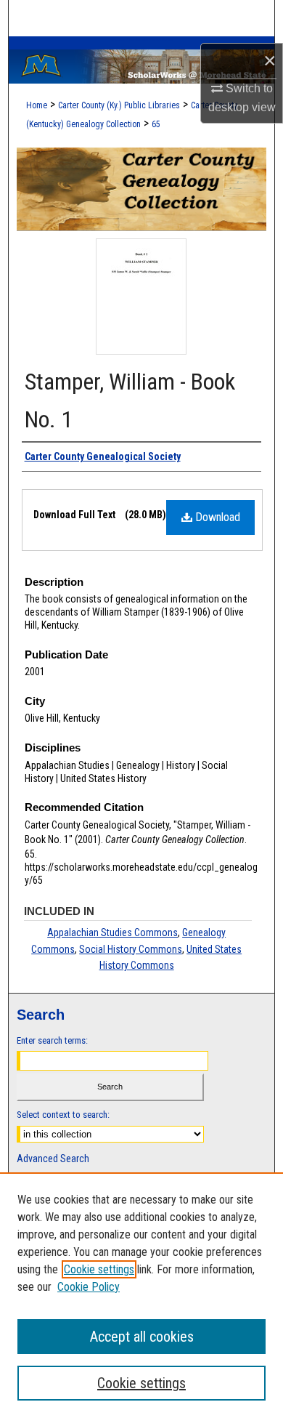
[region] (141, 1295)
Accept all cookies (142, 1336)
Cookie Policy (88, 1287)
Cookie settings (99, 1269)
